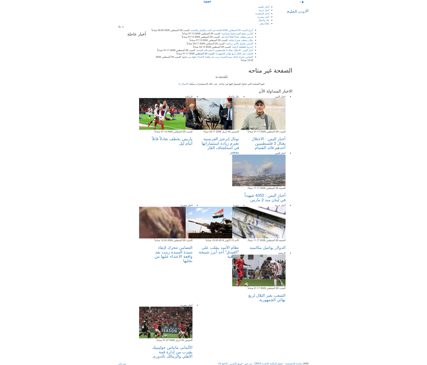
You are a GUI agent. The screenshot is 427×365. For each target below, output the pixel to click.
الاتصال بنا (183, 83)
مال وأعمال (263, 20)
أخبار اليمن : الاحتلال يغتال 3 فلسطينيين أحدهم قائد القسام (225, 50)
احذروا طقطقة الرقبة (242, 46)
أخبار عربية (264, 10)
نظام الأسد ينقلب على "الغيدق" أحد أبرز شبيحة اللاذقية (219, 251)
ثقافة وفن (264, 23)
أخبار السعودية (262, 13)
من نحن (248, 363)
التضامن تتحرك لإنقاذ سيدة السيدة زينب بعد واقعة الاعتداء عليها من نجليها (217, 56)
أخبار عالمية (263, 6)
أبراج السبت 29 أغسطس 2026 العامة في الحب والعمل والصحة (222, 30)
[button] (301, 1)
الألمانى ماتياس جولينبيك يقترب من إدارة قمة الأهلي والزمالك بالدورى (172, 351)
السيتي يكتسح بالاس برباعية (239, 43)
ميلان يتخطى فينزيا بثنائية (241, 40)
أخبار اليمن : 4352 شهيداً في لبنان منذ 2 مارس (265, 197)
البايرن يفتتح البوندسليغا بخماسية (237, 33)
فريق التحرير (236, 363)
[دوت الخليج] (298, 10)
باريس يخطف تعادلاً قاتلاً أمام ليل (237, 36)
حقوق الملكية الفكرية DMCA (269, 363)
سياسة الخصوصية (294, 363)
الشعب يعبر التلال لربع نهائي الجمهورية (234, 53)
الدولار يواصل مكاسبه (268, 247)
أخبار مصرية (263, 16)
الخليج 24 (223, 363)
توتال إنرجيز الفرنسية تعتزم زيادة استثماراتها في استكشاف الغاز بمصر (220, 145)
